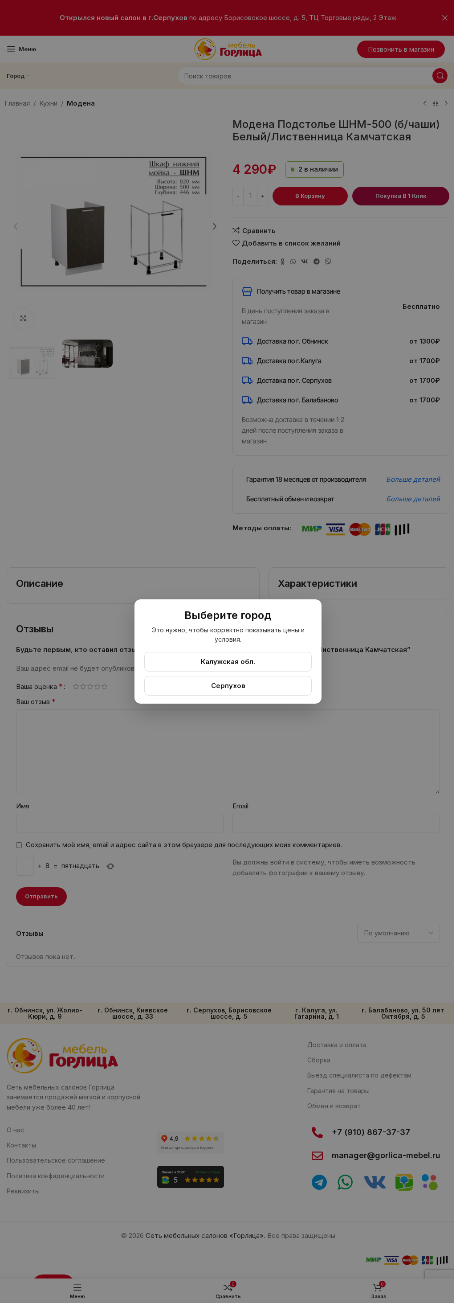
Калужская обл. (228, 661)
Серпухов (228, 685)
